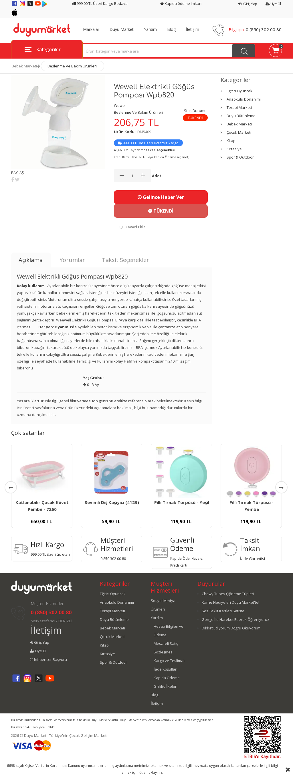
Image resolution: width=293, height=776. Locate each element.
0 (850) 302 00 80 (264, 29)
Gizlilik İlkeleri (165, 686)
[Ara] (243, 50)
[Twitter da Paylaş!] (17, 179)
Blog (171, 29)
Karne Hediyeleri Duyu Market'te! (230, 602)
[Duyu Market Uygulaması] (45, 5)
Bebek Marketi (24, 66)
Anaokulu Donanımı (244, 99)
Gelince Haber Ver (163, 197)
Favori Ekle (136, 227)
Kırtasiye (234, 148)
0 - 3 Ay (92, 384)
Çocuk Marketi (239, 132)
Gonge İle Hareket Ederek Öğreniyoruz (235, 619)
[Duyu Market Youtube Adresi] (38, 5)
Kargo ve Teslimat (169, 660)
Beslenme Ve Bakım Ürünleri (72, 66)
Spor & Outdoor (240, 157)
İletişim (192, 29)
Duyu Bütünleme (241, 115)
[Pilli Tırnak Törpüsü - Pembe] (251, 472)
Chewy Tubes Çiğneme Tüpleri (228, 593)
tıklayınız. (156, 772)
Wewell (120, 105)
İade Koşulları (165, 669)
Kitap (231, 140)
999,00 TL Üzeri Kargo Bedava (102, 3)
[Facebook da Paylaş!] (12, 179)
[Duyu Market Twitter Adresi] (30, 5)
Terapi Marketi (239, 107)
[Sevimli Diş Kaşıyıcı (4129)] (111, 472)
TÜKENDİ (162, 211)
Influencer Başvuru (50, 659)
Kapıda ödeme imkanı (183, 3)
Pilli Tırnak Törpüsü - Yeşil (181, 502)
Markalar (91, 29)
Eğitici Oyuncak (239, 90)
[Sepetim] (275, 51)
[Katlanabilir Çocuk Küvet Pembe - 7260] (42, 472)
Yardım (150, 29)
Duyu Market (122, 29)
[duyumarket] (42, 29)
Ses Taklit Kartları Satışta (223, 610)
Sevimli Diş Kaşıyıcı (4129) (112, 502)
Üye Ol (275, 3)
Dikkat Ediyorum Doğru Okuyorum (231, 628)
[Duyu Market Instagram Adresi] (23, 5)
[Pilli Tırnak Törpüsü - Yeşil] (181, 472)
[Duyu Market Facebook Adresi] (15, 5)
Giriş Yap (250, 3)
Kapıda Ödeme (167, 677)
